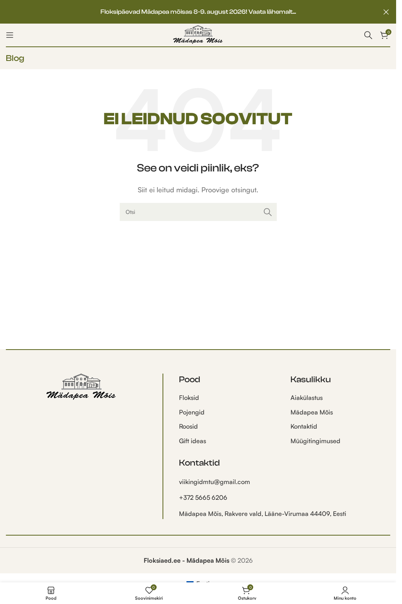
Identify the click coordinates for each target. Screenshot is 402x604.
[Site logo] (198, 34)
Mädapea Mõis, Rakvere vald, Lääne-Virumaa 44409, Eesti (262, 513)
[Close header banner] (386, 12)
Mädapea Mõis (312, 412)
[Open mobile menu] (10, 35)
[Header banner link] (198, 12)
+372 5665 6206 (203, 497)
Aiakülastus (307, 397)
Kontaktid (304, 426)
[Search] (368, 35)
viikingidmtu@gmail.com (214, 482)
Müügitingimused (315, 441)
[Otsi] (268, 212)
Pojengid (192, 412)
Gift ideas (192, 441)
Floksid (189, 397)
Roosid (188, 426)
